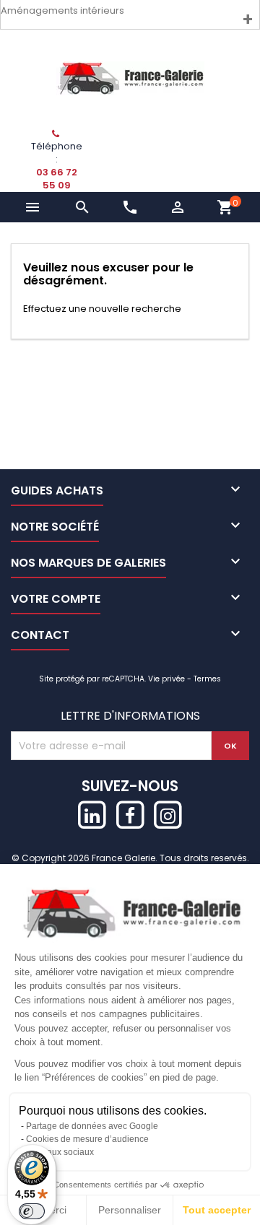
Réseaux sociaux (60, 1152)
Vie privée (166, 678)
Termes (207, 678)
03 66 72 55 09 (56, 178)
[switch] (32, 1211)
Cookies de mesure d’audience (87, 1139)
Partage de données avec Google (92, 1126)
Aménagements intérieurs (62, 10)
